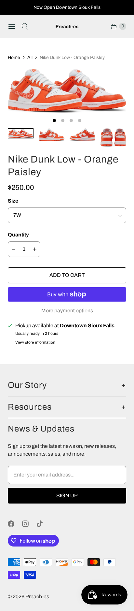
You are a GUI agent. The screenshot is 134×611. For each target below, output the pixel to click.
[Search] (24, 26)
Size (13, 201)
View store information (35, 342)
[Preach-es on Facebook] (15, 524)
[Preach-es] (67, 26)
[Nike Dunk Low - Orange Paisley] (67, 91)
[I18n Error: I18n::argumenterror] (21, 133)
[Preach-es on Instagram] (29, 524)
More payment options (67, 310)
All (30, 57)
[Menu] (11, 26)
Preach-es (37, 596)
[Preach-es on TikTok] (43, 524)
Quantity (18, 234)
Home (14, 57)
